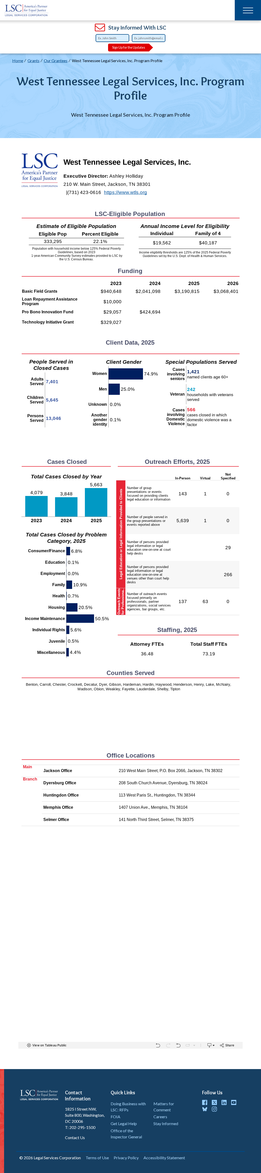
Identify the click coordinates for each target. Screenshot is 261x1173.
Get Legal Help (124, 1123)
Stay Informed (165, 1123)
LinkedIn (224, 1102)
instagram (214, 1109)
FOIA (115, 1116)
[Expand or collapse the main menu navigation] (248, 10)
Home (17, 60)
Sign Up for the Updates (128, 47)
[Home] (26, 10)
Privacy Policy (126, 1157)
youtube (233, 1102)
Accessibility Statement (164, 1157)
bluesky (204, 1109)
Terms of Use (97, 1157)
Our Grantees (56, 60)
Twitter (214, 1102)
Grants (34, 60)
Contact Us (75, 1137)
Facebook (204, 1102)
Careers (160, 1116)
